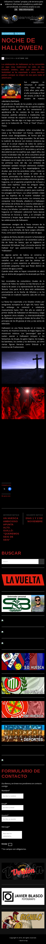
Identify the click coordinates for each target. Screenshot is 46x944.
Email (4, 803)
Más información (26, 9)
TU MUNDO (19, 33)
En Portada (8, 33)
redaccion (9, 58)
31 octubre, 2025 (22, 58)
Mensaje (6, 827)
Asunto (5, 815)
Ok (16, 9)
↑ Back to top (23, 941)
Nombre (6, 790)
